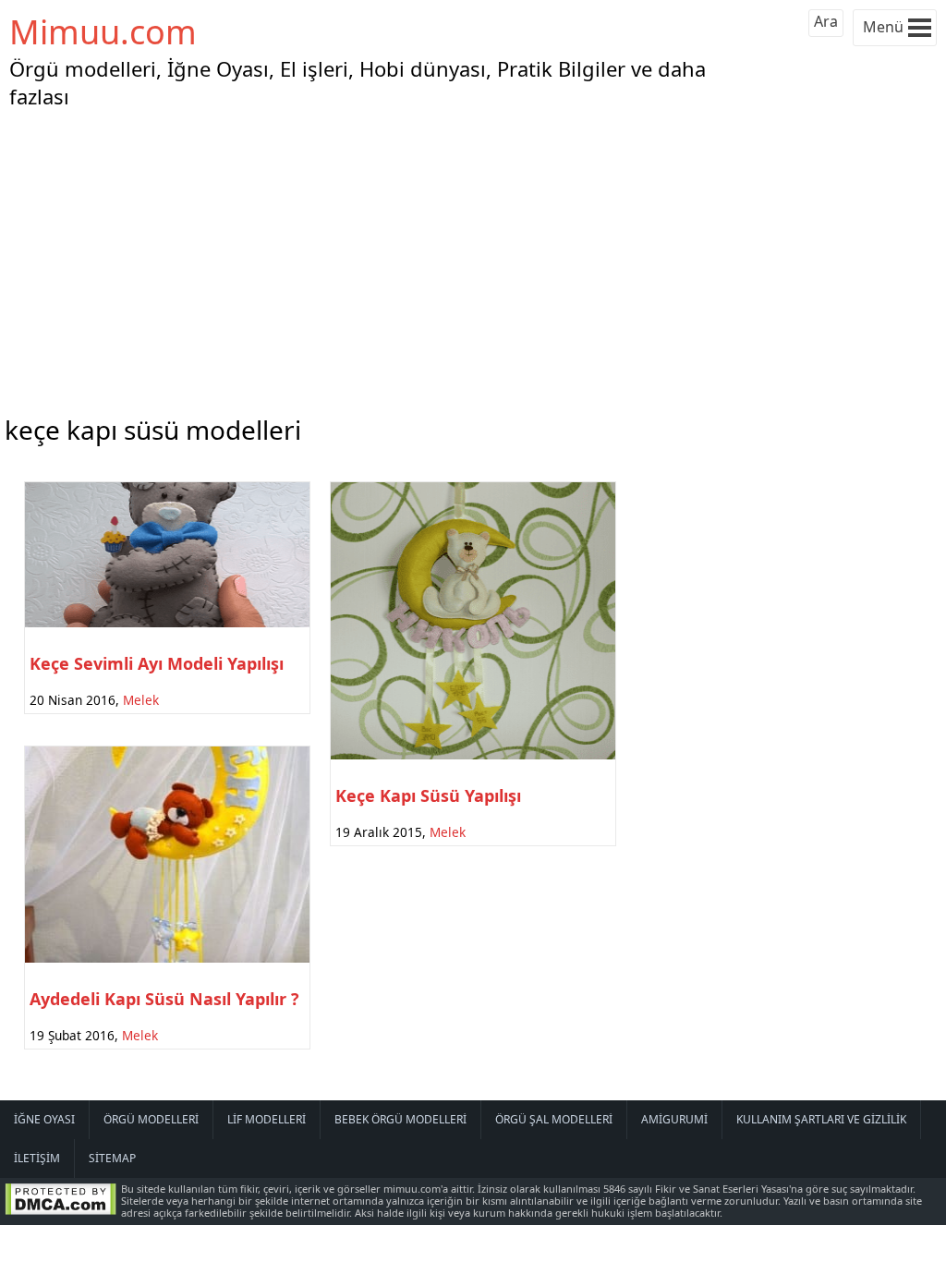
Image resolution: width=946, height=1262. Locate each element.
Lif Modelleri (266, 1119)
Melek (141, 700)
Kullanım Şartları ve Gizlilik (821, 1119)
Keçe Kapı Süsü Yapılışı (428, 795)
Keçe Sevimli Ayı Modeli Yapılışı (157, 663)
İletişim (37, 1158)
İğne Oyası (44, 1119)
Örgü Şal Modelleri (553, 1119)
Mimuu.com (103, 32)
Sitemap (112, 1158)
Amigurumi (674, 1119)
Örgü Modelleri (151, 1119)
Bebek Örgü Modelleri (400, 1119)
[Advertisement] (473, 257)
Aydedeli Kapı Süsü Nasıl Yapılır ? (164, 999)
